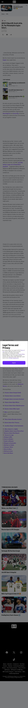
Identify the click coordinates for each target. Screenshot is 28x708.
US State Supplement (13, 358)
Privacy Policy (21, 354)
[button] (14, 363)
